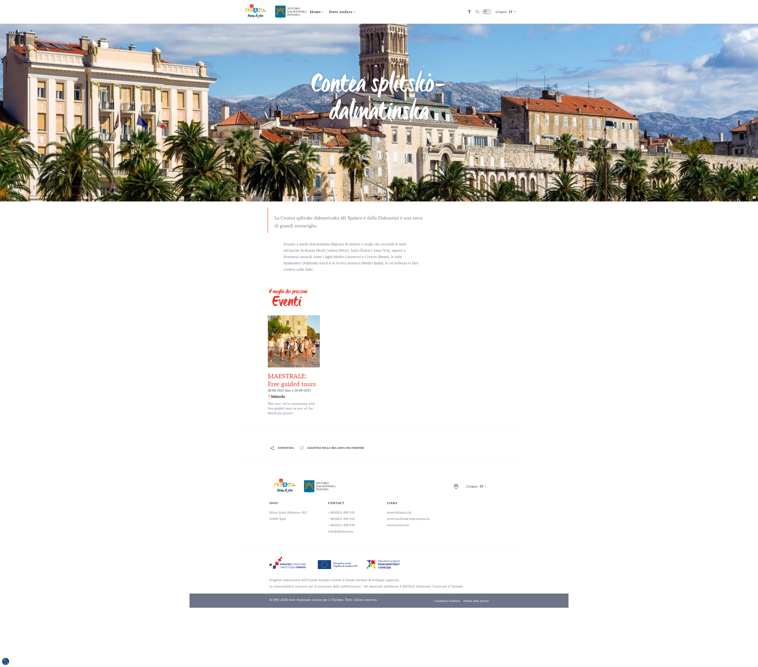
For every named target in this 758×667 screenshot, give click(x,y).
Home (315, 12)
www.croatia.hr (398, 525)
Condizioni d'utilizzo (447, 601)
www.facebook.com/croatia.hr (408, 519)
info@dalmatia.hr (341, 531)
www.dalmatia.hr (399, 513)
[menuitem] (287, 563)
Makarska (278, 396)
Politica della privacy (476, 601)
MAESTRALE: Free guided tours (292, 380)
